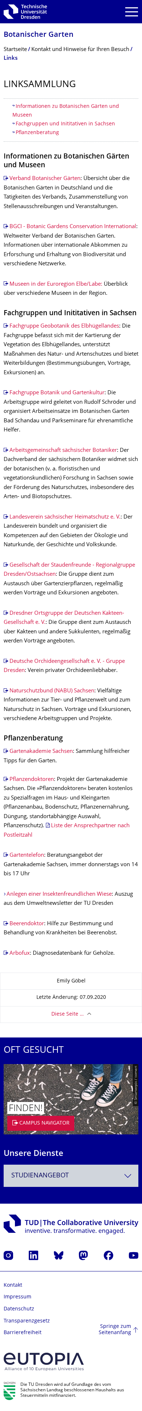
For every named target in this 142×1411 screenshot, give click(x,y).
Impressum (17, 1297)
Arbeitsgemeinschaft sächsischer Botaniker (63, 450)
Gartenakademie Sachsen (41, 751)
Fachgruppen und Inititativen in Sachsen (65, 124)
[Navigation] (131, 11)
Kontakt (13, 1285)
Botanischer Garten (39, 35)
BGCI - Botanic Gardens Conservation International (72, 227)
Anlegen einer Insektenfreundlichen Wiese (59, 894)
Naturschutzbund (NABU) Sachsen (51, 691)
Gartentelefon (26, 855)
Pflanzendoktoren (31, 779)
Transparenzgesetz (27, 1321)
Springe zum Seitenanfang (115, 1330)
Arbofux (19, 953)
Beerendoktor (26, 924)
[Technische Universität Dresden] (25, 11)
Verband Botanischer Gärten (44, 178)
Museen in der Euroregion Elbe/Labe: (55, 284)
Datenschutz (19, 1309)
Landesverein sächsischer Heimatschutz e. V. (65, 517)
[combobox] (71, 1176)
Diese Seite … (67, 1014)
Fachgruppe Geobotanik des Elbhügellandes (64, 326)
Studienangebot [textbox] (40, 1176)
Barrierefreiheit (23, 1332)
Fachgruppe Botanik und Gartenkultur (56, 393)
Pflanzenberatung (37, 132)
